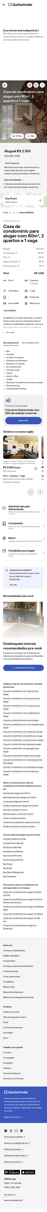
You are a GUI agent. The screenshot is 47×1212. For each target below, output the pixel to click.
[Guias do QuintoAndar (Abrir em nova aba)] (16, 1130)
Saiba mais (23, 421)
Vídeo (32, 136)
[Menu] (3, 4)
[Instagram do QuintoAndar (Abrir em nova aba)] (11, 1130)
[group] (20, 460)
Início (5, 213)
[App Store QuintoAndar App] (28, 1172)
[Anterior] (30, 492)
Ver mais (10, 333)
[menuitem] (7, 212)
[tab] (11, 343)
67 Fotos (19, 136)
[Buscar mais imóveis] (4, 85)
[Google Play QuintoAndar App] (12, 1172)
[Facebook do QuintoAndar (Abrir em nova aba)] (5, 1130)
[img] (20, 447)
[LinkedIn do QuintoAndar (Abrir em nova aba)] (21, 1130)
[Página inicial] (20, 4)
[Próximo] (40, 492)
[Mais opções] (42, 85)
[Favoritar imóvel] (36, 85)
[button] (23, 510)
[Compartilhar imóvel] (29, 85)
